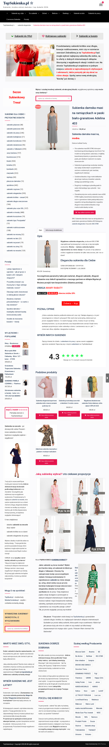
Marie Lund (90, 704)
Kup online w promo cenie (86, 212)
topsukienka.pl (27, 672)
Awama (91, 652)
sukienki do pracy (13, 133)
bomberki (10, 169)
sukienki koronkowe (14, 141)
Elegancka (12, 698)
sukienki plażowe (13, 125)
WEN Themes (102, 744)
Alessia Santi (80, 652)
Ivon (90, 682)
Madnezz (95, 700)
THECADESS (80, 730)
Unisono (78, 734)
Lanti (93, 691)
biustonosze (11, 157)
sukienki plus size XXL (15, 208)
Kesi (85, 691)
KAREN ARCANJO (82, 687)
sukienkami (75, 344)
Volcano (88, 734)
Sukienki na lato (79, 13)
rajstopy (10, 177)
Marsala (99, 708)
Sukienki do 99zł (23, 36)
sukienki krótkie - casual (16, 197)
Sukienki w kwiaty (88, 36)
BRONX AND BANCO (83, 665)
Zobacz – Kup (70, 303)
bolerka (9, 165)
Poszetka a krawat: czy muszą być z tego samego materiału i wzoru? (17, 285)
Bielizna (54, 13)
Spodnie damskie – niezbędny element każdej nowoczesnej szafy (16, 312)
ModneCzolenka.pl (12, 600)
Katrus (77, 691)
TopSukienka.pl (79, 617)
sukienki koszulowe (14, 216)
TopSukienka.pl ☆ (18, 3)
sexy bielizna (12, 153)
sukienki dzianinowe (14, 145)
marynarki (10, 173)
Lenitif (100, 691)
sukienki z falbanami (14, 149)
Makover (78, 704)
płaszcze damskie (13, 181)
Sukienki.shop (90, 726)
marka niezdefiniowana (83, 708)
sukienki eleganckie (24, 25)
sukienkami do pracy (68, 341)
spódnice (10, 185)
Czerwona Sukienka (13, 19)
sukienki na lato (12, 239)
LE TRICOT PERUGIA (83, 695)
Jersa (97, 682)
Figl (95, 674)
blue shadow (80, 660)
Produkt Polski (80, 721)
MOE (98, 713)
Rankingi (66, 13)
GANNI (88, 678)
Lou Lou (97, 695)
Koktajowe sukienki (56, 36)
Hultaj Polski (80, 682)
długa (28, 695)
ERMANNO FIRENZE (83, 674)
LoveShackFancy (81, 700)
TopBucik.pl (9, 597)
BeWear (89, 656)
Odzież (44, 13)
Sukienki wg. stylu (18, 13)
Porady (26, 19)
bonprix (91, 660)
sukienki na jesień (13, 243)
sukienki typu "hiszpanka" (16, 220)
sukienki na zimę (13, 247)
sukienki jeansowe (13, 129)
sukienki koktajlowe (14, 137)
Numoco (94, 717)
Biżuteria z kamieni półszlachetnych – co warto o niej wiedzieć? (18, 302)
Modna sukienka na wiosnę (76, 575)
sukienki (53, 580)
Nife (86, 717)
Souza (92, 721)
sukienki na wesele (14, 251)
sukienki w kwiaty (13, 212)
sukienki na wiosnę (14, 234)
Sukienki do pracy (94, 13)
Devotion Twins (81, 669)
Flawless (78, 678)
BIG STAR (95, 224)
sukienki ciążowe (13, 189)
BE (99, 652)
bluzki (9, 161)
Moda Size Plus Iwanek (84, 713)
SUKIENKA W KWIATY (59, 560)
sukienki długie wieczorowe (17, 201)
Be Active (78, 656)
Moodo (78, 717)
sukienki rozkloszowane (16, 227)
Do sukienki (33, 13)
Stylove (78, 726)
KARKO (95, 687)
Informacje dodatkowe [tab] (54, 230)
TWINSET (92, 730)
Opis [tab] (40, 230)
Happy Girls (99, 678)
